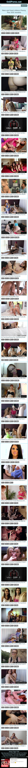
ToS (18, 751)
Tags (14, 751)
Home (10, 751)
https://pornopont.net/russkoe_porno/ (10, 753)
